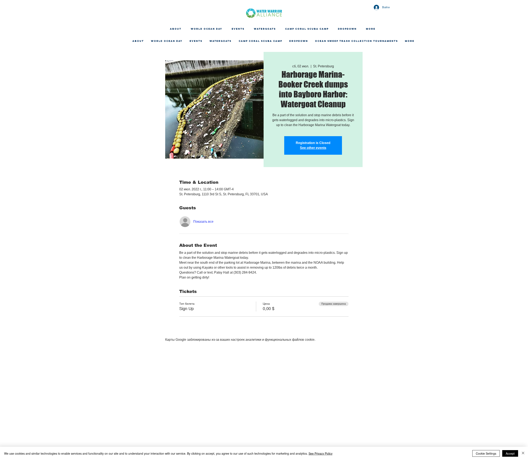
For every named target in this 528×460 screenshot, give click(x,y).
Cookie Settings (486, 453)
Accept (510, 453)
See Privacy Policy (320, 453)
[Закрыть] (523, 453)
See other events (313, 148)
